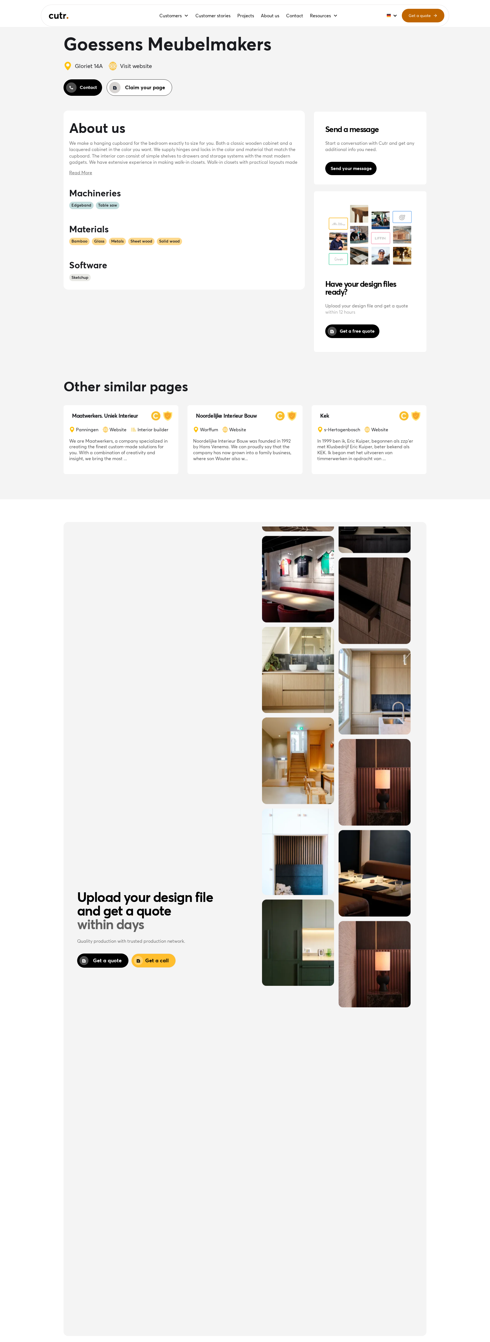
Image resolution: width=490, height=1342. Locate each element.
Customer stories (213, 15)
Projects (245, 15)
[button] (174, 15)
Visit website (136, 65)
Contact (294, 15)
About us (270, 15)
